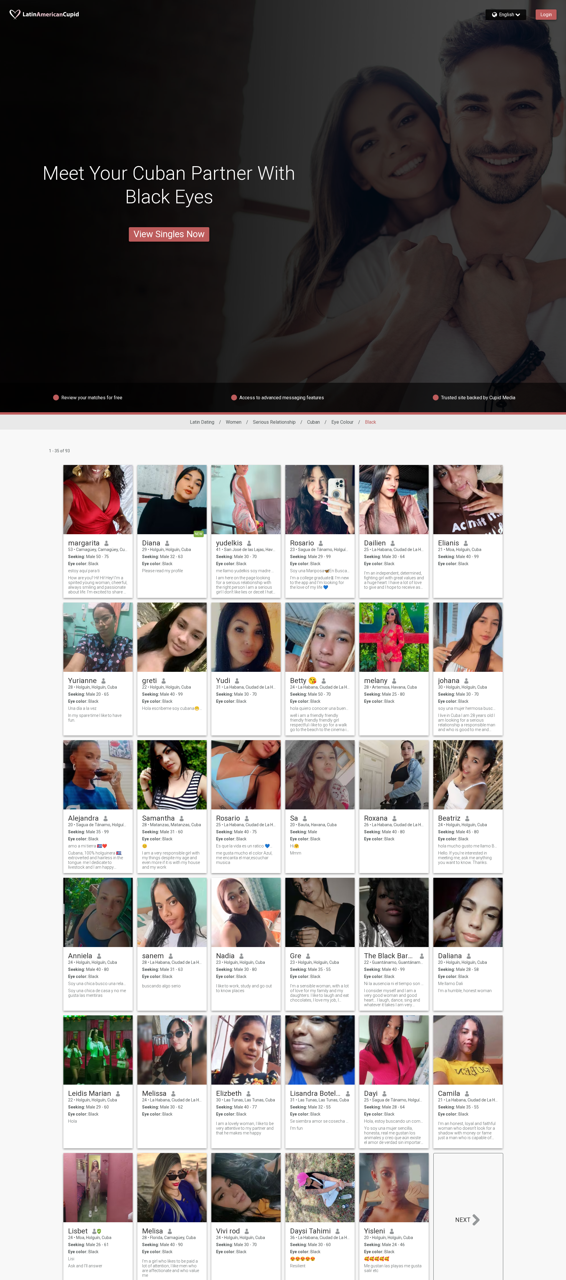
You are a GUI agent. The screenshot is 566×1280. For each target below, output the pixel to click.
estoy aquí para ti (84, 570)
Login (546, 14)
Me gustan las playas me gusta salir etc (393, 1268)
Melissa (154, 1093)
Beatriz (449, 818)
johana (449, 681)
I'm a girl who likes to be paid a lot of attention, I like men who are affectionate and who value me (170, 1268)
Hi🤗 (294, 846)
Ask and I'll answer (85, 1265)
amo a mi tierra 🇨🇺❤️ (87, 846)
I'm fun (296, 1128)
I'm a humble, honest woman (465, 990)
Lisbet (78, 1231)
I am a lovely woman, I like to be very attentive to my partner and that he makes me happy (245, 1128)
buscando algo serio (161, 986)
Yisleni (374, 1231)
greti (149, 681)
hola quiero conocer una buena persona (320, 708)
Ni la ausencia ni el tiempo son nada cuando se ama (394, 983)
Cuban (313, 422)
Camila (449, 1093)
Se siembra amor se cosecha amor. (320, 1121)
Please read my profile (162, 570)
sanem (153, 956)
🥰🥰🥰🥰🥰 (376, 1258)
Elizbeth (229, 1093)
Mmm (295, 853)
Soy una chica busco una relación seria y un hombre (98, 983)
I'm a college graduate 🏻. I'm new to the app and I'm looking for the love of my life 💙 (319, 582)
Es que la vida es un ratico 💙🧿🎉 (246, 846)
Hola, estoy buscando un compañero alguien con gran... (394, 1121)
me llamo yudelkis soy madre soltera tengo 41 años (246, 570)
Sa (294, 818)
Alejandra (83, 818)
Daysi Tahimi (310, 1231)
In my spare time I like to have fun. (94, 718)
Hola (72, 1121)
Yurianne (82, 681)
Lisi (71, 1258)
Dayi (371, 1093)
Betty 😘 (303, 681)
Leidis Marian (89, 1093)
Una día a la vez (82, 708)
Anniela (80, 956)
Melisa (152, 1231)
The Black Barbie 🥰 (389, 956)
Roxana (376, 818)
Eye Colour (342, 422)
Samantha (158, 818)
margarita (84, 543)
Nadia (225, 956)
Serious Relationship (274, 422)
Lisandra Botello (315, 1093)
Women (233, 422)
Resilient (297, 1265)
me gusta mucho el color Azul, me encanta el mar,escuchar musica (244, 858)
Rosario (302, 543)
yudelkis (229, 543)
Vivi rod (228, 1231)
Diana (151, 543)
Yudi (223, 681)
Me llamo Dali (450, 983)
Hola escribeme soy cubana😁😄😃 (172, 708)
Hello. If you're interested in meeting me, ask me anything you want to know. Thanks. (465, 858)
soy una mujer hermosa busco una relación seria (468, 708)
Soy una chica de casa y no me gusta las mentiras (97, 993)
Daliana (450, 956)
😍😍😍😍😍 (302, 1258)
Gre (295, 956)
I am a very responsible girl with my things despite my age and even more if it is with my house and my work (171, 860)
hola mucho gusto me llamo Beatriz (468, 846)
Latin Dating (202, 422)
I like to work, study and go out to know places (244, 988)
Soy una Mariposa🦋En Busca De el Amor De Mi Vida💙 (320, 570)
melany (375, 681)
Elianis (448, 543)
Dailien (375, 543)
